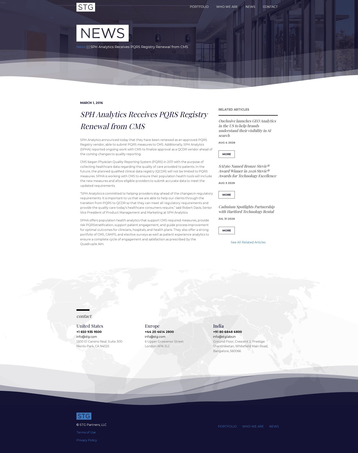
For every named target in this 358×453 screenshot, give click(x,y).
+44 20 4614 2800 (159, 332)
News (250, 7)
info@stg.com (86, 336)
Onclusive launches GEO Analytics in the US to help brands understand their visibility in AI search (247, 128)
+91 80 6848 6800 (227, 332)
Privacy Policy (86, 440)
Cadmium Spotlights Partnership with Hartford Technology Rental (246, 209)
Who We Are (227, 7)
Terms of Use (86, 432)
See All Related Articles (248, 242)
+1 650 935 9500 (89, 332)
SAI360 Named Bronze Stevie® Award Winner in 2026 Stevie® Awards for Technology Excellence (247, 170)
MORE (226, 154)
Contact (270, 7)
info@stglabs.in (224, 336)
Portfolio (199, 7)
